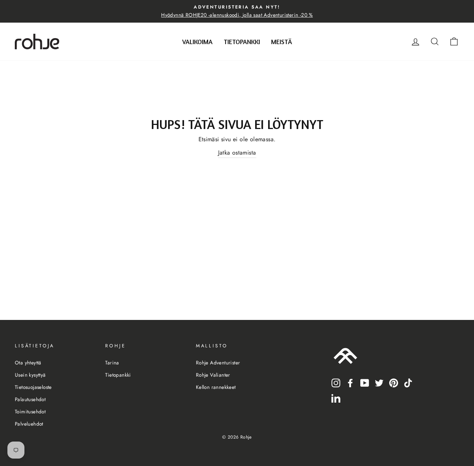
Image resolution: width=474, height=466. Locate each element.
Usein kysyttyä (30, 375)
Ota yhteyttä (28, 362)
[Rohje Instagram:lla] (335, 382)
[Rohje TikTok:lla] (408, 382)
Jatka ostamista (237, 152)
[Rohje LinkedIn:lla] (335, 398)
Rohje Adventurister (218, 362)
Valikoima (197, 41)
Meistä (281, 41)
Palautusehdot (30, 399)
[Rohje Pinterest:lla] (393, 382)
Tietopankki (242, 41)
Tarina (112, 362)
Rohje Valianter (213, 375)
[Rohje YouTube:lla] (364, 382)
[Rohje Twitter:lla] (379, 382)
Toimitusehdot (30, 411)
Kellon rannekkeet (216, 387)
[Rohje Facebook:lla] (350, 382)
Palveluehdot (29, 423)
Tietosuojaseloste (33, 387)
